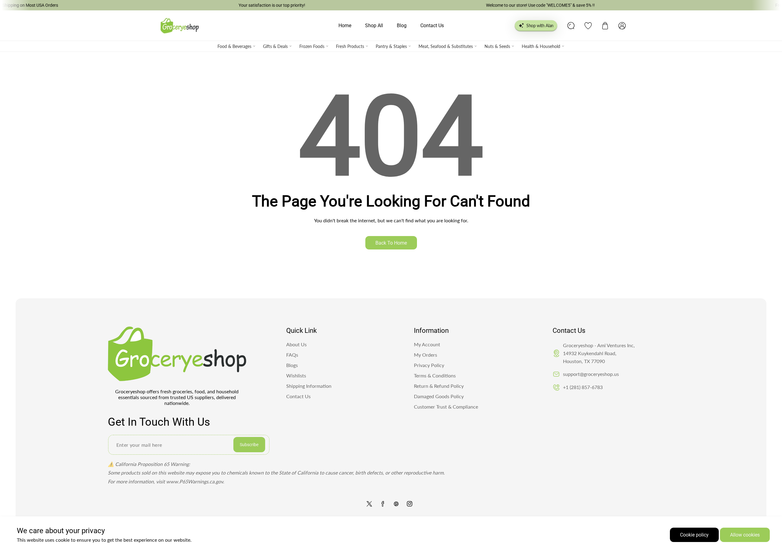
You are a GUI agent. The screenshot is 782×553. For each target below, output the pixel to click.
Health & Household (541, 46)
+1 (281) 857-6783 (583, 387)
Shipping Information (308, 386)
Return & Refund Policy (439, 386)
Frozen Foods (311, 46)
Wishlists (296, 375)
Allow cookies (745, 535)
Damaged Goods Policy (439, 396)
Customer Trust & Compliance (446, 406)
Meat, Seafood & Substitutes (445, 46)
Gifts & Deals (275, 46)
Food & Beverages (234, 46)
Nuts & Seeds (497, 46)
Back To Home (391, 243)
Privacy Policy (429, 365)
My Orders (425, 355)
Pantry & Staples (391, 46)
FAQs (292, 355)
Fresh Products (350, 46)
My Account (427, 344)
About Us (296, 344)
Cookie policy (694, 535)
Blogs (292, 365)
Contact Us (298, 396)
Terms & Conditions (435, 375)
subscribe (249, 444)
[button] (605, 26)
